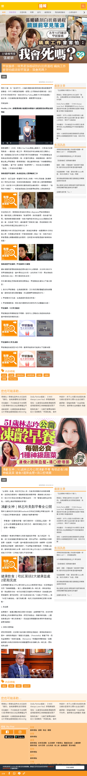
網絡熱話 (20, 375)
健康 (4, 12)
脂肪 (11, 686)
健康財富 (47, 12)
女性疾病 (49, 745)
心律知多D (73, 12)
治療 (11, 375)
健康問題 (31, 375)
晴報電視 (12, 12)
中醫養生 (59, 743)
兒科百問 (41, 745)
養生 (4, 686)
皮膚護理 (64, 745)
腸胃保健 (33, 745)
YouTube (13, 379)
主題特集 (23, 12)
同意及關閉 (70, 767)
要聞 (40, 730)
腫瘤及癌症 (68, 743)
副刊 (39, 12)
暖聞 (49, 730)
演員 (39, 375)
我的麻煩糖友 (60, 12)
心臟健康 (77, 743)
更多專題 (72, 745)
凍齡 (19, 686)
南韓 (4, 379)
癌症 (47, 375)
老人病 (56, 745)
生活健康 (51, 743)
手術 (4, 375)
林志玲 (27, 686)
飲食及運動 (42, 743)
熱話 (44, 730)
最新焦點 (33, 730)
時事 (32, 12)
